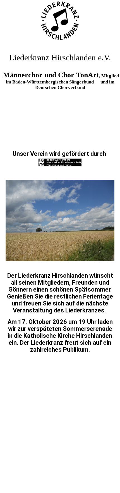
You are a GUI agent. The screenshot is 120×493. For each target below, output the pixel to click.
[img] (59, 21)
